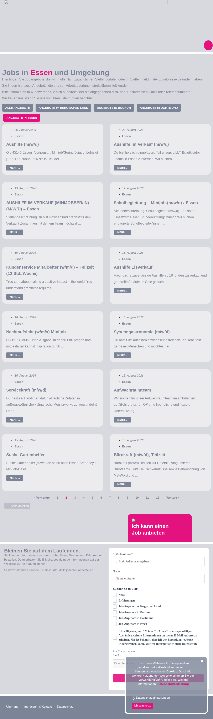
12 (157, 497)
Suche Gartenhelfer (25, 454)
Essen (19, 136)
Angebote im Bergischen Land (63, 107)
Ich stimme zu (142, 705)
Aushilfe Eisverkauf (133, 267)
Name (116, 571)
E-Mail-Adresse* (123, 554)
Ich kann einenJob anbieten (150, 529)
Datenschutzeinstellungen (153, 697)
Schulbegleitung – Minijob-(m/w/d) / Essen (156, 202)
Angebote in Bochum (114, 107)
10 (137, 497)
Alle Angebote (17, 107)
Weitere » (173, 497)
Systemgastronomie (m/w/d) (142, 332)
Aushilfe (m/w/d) (22, 144)
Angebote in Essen (21, 117)
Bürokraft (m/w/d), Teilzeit (139, 454)
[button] (208, 45)
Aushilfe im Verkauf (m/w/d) (141, 144)
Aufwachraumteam (132, 390)
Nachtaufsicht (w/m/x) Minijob (36, 332)
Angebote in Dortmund (159, 107)
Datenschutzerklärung (173, 684)
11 (147, 497)
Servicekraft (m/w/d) (26, 390)
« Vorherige (42, 497)
